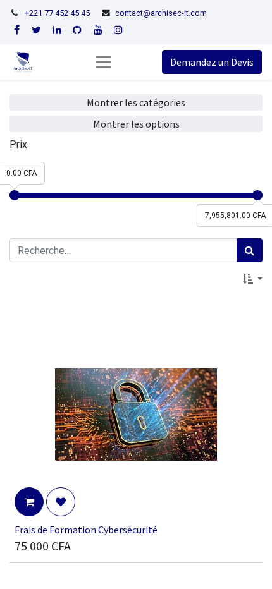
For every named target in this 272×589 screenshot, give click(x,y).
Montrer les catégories (136, 102)
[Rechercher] (250, 250)
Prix (18, 144)
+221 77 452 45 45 (57, 13)
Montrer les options (136, 124)
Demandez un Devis (212, 62)
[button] (253, 278)
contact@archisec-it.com (161, 13)
